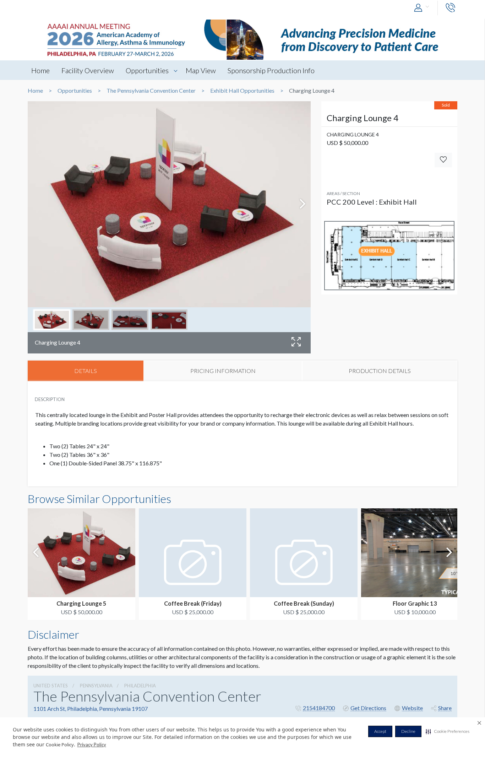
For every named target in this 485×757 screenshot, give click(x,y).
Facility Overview (87, 70)
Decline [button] (408, 731)
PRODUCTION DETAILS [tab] (380, 370)
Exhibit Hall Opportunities (242, 90)
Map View (201, 70)
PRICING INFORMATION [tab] (223, 370)
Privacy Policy (91, 744)
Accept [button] (380, 731)
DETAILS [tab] (85, 370)
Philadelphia (140, 685)
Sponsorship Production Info (271, 70)
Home (40, 70)
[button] (447, 731)
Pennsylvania (96, 685)
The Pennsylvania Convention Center (151, 90)
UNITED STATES (50, 685)
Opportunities (147, 70)
